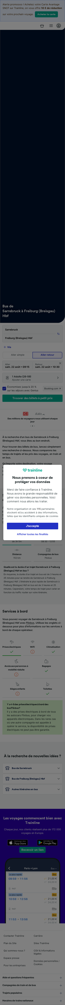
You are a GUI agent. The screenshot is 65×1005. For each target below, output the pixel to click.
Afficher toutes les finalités (32, 534)
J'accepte (32, 526)
